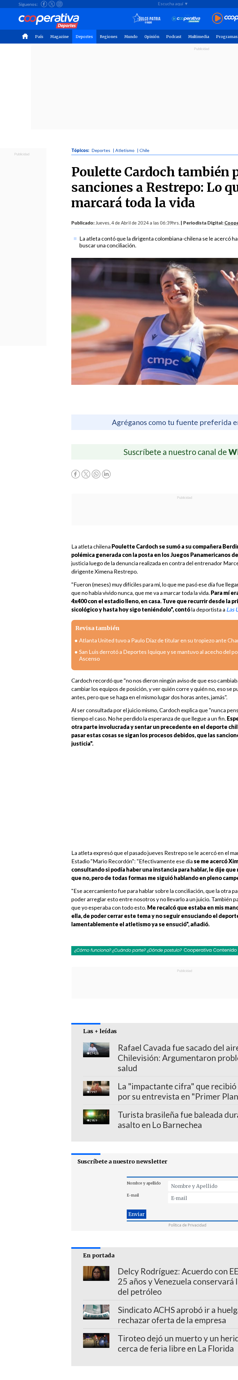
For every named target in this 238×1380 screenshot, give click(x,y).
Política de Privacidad (187, 1225)
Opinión (151, 36)
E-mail (133, 1195)
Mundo (131, 36)
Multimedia (198, 36)
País (39, 36)
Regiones (108, 36)
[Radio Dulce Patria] (146, 18)
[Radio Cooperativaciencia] (186, 18)
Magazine (59, 36)
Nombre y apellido (144, 1183)
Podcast (173, 36)
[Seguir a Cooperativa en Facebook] (44, 4)
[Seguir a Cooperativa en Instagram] (59, 4)
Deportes (84, 36)
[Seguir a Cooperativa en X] (52, 4)
